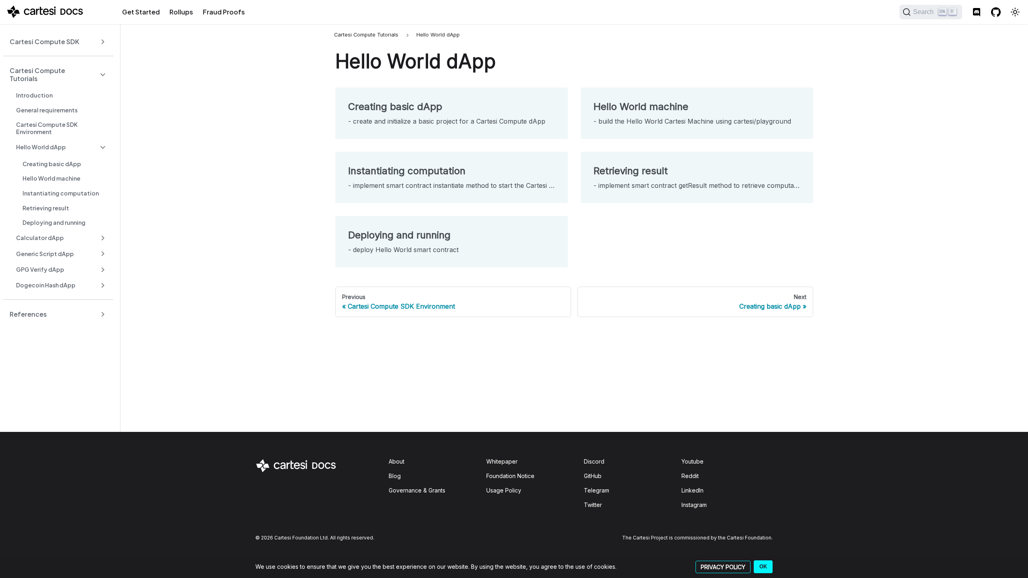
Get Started (141, 12)
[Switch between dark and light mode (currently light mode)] (1015, 12)
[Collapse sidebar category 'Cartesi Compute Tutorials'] (102, 74)
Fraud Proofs (224, 12)
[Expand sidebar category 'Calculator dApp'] (102, 238)
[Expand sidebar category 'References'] (102, 314)
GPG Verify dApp (40, 269)
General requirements (47, 110)
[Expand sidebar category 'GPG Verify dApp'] (102, 269)
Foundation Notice (510, 475)
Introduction (34, 95)
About (396, 461)
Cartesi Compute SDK (44, 41)
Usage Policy (503, 490)
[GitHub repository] (996, 12)
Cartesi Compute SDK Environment (47, 128)
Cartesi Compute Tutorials (37, 74)
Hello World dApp (41, 147)
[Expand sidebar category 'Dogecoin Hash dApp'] (102, 285)
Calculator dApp (40, 237)
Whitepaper (502, 461)
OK (763, 567)
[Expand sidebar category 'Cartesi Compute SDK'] (102, 41)
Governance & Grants (417, 490)
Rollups (181, 12)
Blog (395, 475)
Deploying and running (54, 222)
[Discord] (976, 12)
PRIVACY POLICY (723, 567)
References (28, 314)
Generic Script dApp (45, 253)
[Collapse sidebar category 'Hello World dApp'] (102, 147)
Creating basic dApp (51, 163)
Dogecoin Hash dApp (45, 285)
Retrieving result (45, 208)
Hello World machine (51, 178)
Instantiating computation (60, 193)
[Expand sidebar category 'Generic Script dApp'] (102, 254)
